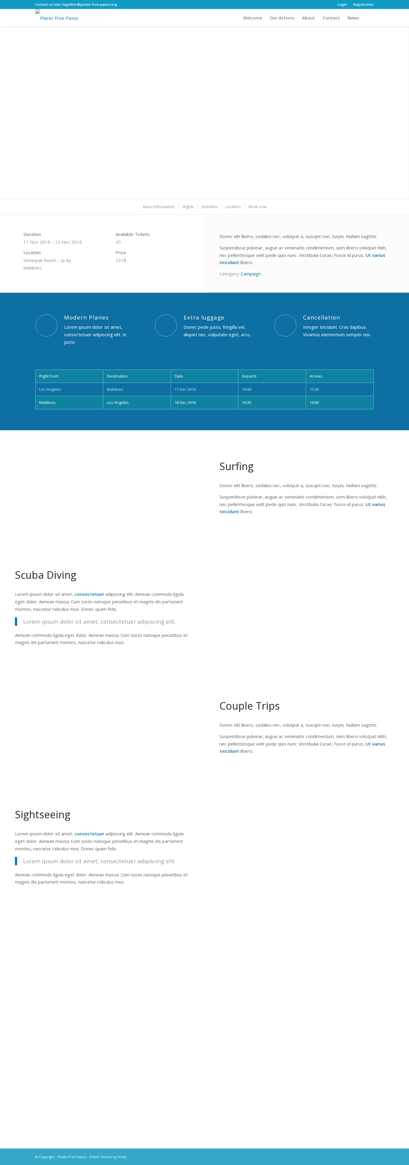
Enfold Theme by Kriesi (108, 1157)
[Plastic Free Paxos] (56, 18)
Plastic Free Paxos (71, 1157)
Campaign (251, 274)
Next (404, 107)
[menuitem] (342, 4)
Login (342, 4)
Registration (363, 4)
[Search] (368, 18)
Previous (5, 107)
